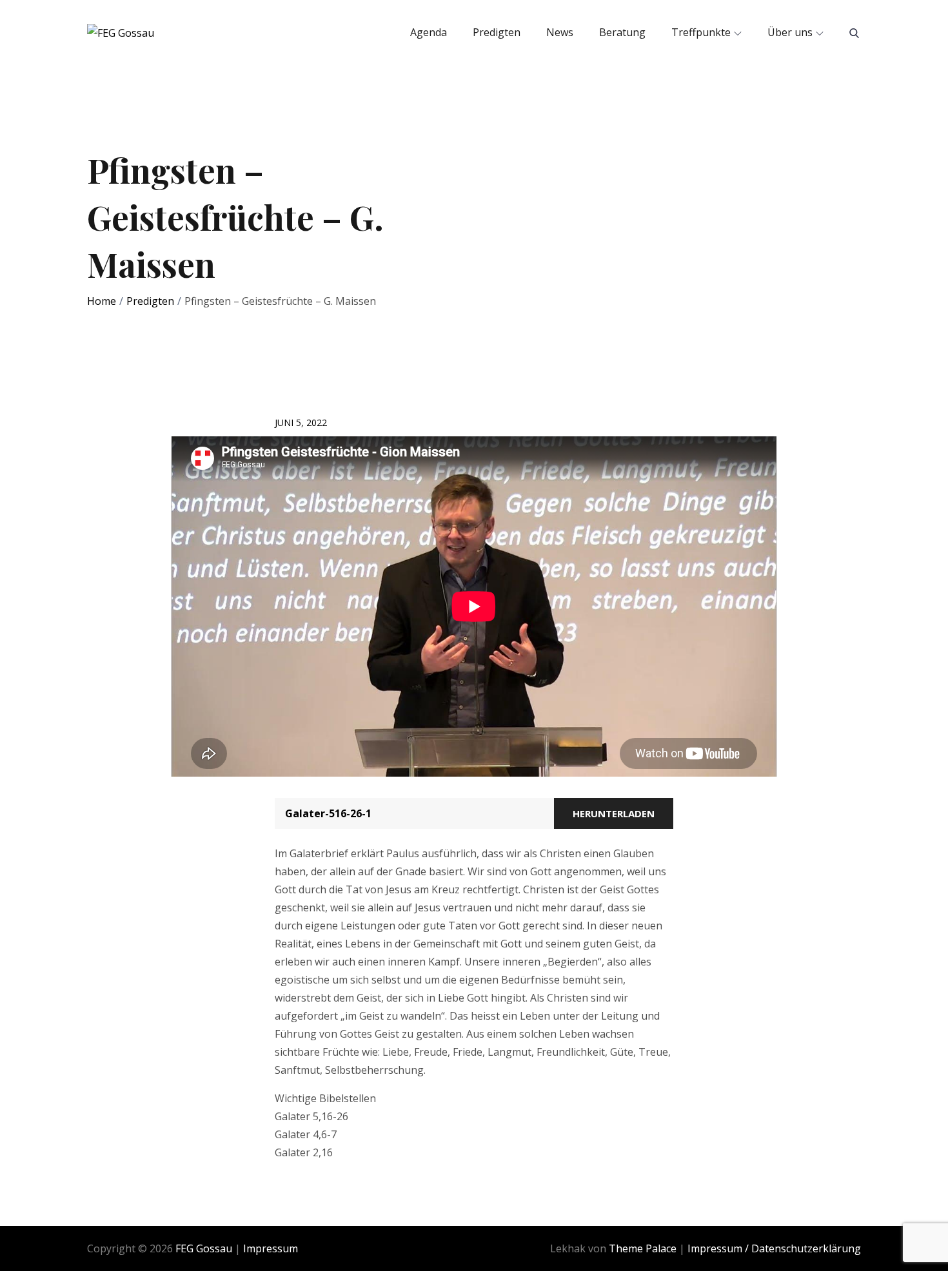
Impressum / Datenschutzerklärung (774, 1248)
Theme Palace (642, 1248)
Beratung (622, 32)
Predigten (496, 32)
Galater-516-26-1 (328, 813)
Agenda (428, 32)
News (559, 32)
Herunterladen (614, 813)
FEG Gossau (203, 1248)
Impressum (270, 1248)
